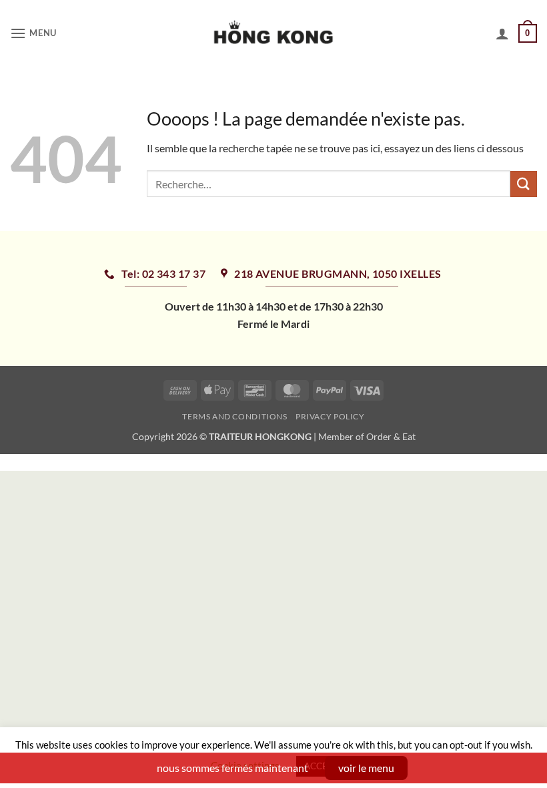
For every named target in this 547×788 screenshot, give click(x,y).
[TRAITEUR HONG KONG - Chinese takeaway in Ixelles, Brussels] (274, 33)
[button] (33, 33)
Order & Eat (391, 436)
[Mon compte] (502, 33)
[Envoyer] (523, 184)
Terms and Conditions (234, 416)
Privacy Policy (330, 416)
